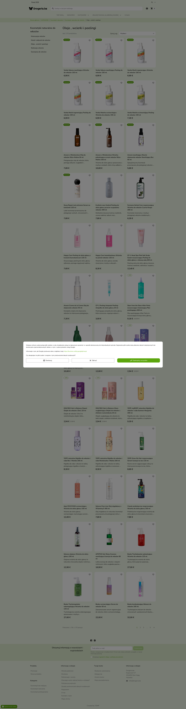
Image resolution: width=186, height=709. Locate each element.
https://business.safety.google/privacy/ (75, 351)
